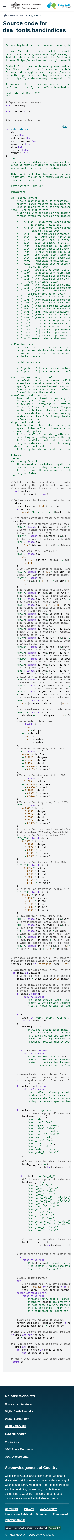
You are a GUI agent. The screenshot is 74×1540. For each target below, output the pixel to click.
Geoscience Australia (19, 1404)
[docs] (65, 126)
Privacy (29, 1509)
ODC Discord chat (16, 1456)
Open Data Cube (15, 1425)
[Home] (5, 15)
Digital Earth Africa (17, 1418)
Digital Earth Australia (19, 1411)
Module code (17, 15)
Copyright (11, 1509)
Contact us (12, 1442)
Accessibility (48, 1509)
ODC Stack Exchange (19, 1449)
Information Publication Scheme (26, 1514)
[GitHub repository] (33, 1527)
